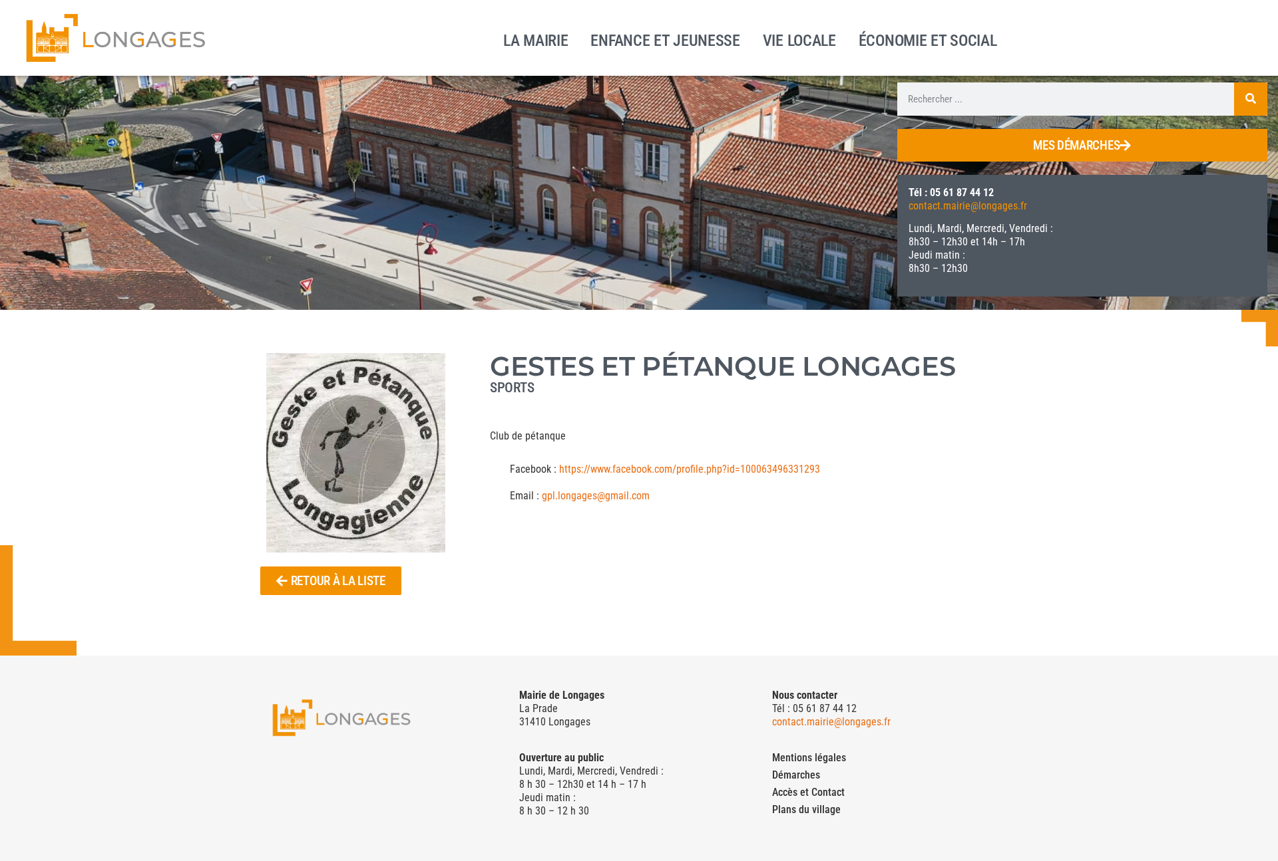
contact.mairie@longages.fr (968, 205)
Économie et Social (928, 39)
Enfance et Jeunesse (665, 39)
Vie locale (799, 39)
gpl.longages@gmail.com (596, 495)
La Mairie (535, 39)
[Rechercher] (1250, 99)
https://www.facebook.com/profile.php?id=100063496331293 (689, 469)
